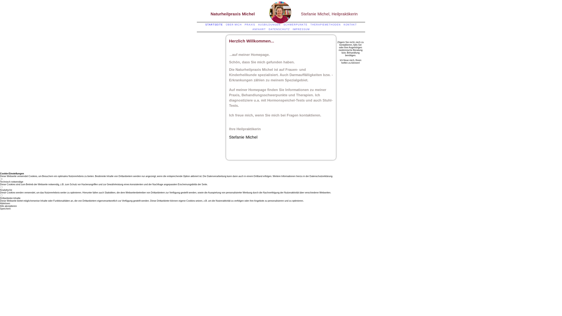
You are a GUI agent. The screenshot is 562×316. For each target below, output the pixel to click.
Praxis (250, 24)
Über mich (234, 24)
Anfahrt (259, 29)
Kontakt (350, 24)
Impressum (301, 29)
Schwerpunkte (295, 24)
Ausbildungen (269, 24)
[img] (280, 12)
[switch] (1, 179)
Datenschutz (279, 29)
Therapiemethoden (325, 24)
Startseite (214, 24)
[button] (166, 203)
